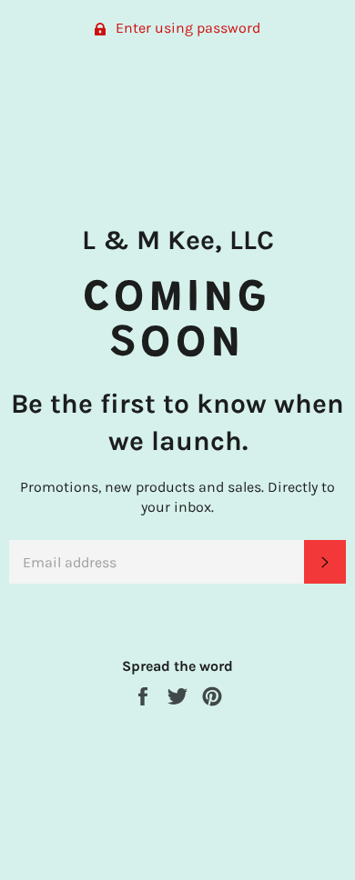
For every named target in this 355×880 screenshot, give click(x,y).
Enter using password (186, 27)
